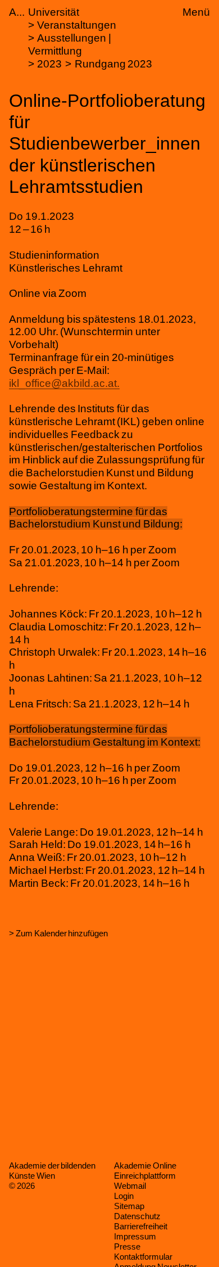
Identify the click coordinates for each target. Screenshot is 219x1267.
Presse (127, 1246)
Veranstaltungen (76, 25)
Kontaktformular (143, 1256)
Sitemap (129, 1206)
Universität (53, 12)
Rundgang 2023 (114, 64)
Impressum (135, 1236)
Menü (196, 12)
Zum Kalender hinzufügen (62, 933)
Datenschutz (137, 1216)
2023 (49, 64)
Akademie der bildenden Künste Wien (52, 1170)
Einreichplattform (145, 1175)
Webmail (130, 1186)
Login (124, 1196)
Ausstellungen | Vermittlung (69, 44)
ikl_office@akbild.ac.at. (64, 383)
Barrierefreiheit (140, 1226)
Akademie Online (145, 1165)
